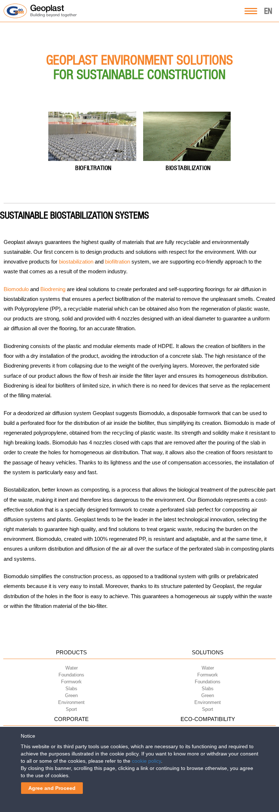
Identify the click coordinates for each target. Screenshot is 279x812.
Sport (71, 709)
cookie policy (146, 761)
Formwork (71, 681)
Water (71, 668)
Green (71, 695)
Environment (71, 702)
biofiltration (117, 261)
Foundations (71, 675)
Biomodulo (16, 289)
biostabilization (76, 261)
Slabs (71, 688)
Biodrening (52, 289)
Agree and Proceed (52, 788)
